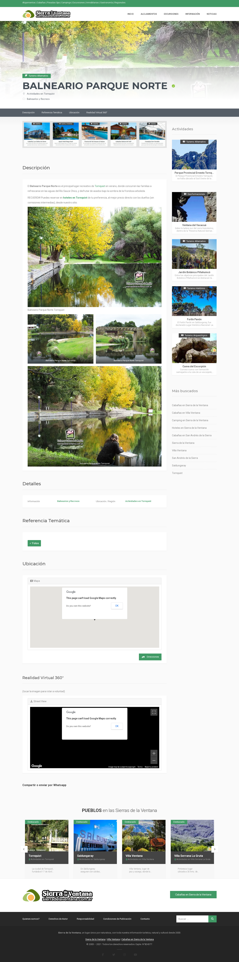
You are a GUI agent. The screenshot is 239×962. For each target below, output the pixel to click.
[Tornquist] (46, 835)
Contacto (145, 919)
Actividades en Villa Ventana (141, 859)
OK (116, 605)
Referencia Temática (52, 112)
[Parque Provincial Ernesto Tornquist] (194, 161)
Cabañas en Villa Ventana (186, 412)
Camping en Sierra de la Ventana (190, 420)
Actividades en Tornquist (41, 93)
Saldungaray (179, 465)
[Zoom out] (153, 760)
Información (192, 14)
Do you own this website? (78, 606)
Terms (140, 767)
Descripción (28, 112)
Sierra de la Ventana (183, 443)
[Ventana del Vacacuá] (194, 213)
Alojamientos (149, 14)
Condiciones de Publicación (117, 919)
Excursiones (171, 14)
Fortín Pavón (194, 319)
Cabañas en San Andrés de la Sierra (192, 435)
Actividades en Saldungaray (92, 859)
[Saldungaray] (95, 835)
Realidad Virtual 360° (96, 112)
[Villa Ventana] (144, 835)
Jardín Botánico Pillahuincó (194, 272)
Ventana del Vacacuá (194, 225)
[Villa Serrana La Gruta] (192, 835)
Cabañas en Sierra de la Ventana (190, 405)
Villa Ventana (179, 450)
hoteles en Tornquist (75, 197)
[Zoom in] (153, 753)
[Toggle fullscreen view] (153, 712)
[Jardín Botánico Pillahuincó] (194, 260)
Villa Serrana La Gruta (188, 855)
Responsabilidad (85, 919)
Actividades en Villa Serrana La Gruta (193, 859)
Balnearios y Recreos (38, 98)
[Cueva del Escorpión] (194, 354)
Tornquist (100, 186)
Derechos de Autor (58, 919)
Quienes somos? (31, 919)
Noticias (212, 14)
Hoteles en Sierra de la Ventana (189, 427)
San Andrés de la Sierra (185, 458)
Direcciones (153, 656)
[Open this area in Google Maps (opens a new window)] (37, 766)
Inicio (131, 14)
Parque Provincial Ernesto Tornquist (195, 172)
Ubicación (74, 112)
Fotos (35, 543)
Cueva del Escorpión (194, 366)
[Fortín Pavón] (194, 307)
